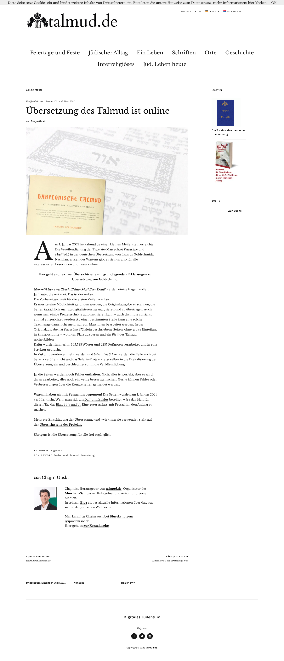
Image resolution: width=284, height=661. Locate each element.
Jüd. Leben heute (164, 64)
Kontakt (186, 11)
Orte (211, 53)
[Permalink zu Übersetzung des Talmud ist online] (107, 234)
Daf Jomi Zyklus (96, 399)
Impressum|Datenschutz (42, 582)
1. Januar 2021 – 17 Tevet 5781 (59, 101)
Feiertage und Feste (55, 53)
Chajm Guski (38, 121)
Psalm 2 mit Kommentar (38, 558)
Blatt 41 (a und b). (68, 404)
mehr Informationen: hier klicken (240, 3)
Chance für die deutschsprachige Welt (170, 558)
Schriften (184, 53)
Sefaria (39, 359)
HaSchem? (128, 582)
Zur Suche (234, 210)
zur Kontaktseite (96, 525)
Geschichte (239, 53)
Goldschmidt (61, 455)
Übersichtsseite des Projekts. (61, 424)
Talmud (74, 455)
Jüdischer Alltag (108, 53)
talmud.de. (151, 647)
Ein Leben (150, 53)
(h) (62, 254)
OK (273, 3)
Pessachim (131, 249)
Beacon (62, 583)
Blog (198, 11)
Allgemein (34, 90)
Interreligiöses (116, 64)
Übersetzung (87, 455)
